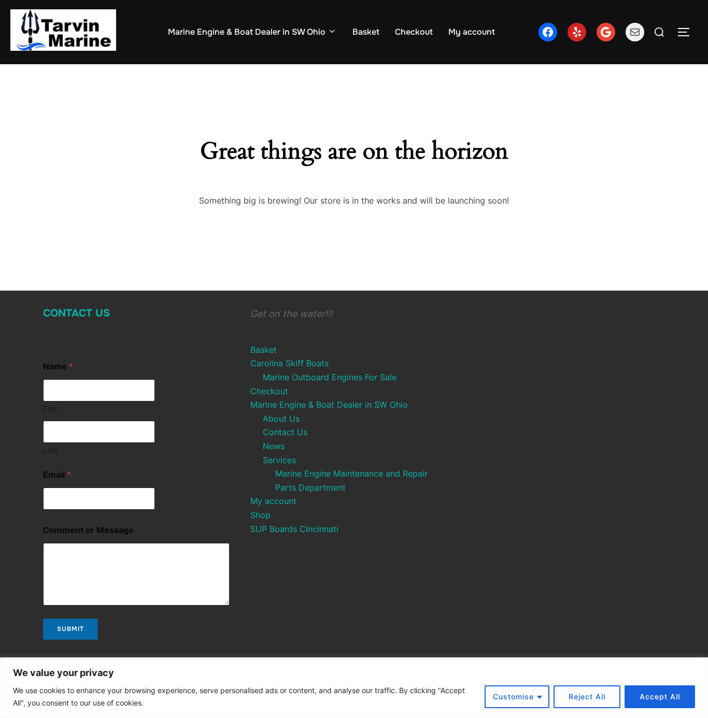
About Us (281, 418)
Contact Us (76, 313)
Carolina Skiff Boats (289, 363)
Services (279, 460)
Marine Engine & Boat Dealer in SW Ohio (246, 31)
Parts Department (310, 487)
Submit (70, 629)
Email (57, 475)
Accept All (660, 696)
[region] (354, 687)
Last (50, 450)
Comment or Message (88, 530)
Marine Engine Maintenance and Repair (351, 473)
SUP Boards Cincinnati (294, 529)
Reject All (587, 696)
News (274, 446)
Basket (365, 31)
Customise (513, 696)
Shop (260, 515)
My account (471, 31)
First (50, 408)
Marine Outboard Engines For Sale (330, 377)
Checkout (414, 31)
